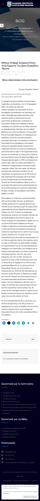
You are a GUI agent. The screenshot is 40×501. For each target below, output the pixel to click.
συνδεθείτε (24, 359)
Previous (8, 339)
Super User (6, 72)
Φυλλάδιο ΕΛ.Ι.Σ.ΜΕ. (8, 393)
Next (33, 339)
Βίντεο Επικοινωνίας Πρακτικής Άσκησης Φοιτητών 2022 (20, 407)
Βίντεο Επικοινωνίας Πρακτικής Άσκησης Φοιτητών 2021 (19, 404)
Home (8, 28)
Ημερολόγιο (6, 413)
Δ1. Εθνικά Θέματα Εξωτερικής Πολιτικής (19, 31)
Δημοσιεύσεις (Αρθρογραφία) (22, 28)
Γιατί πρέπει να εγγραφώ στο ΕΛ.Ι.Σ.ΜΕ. (14, 428)
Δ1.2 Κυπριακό (19, 34)
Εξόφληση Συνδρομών (9, 437)
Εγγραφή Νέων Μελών (9, 431)
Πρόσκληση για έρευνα (9, 399)
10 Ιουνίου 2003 (20, 72)
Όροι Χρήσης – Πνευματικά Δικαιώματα (16, 480)
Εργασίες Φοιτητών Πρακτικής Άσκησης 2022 (16, 410)
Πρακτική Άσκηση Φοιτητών (11, 401)
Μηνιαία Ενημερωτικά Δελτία (12, 396)
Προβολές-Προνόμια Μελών (11, 434)
